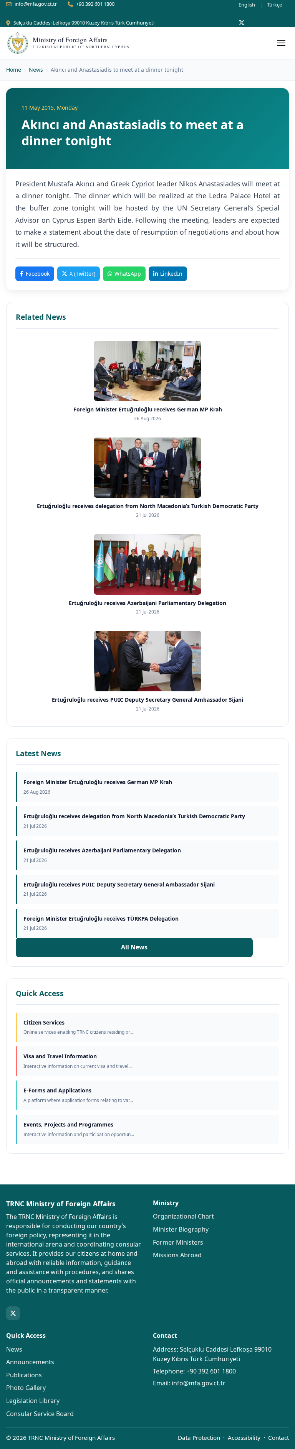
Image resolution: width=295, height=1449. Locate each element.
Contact (278, 1437)
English (247, 4)
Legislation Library (33, 1400)
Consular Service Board (40, 1414)
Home (13, 69)
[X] (242, 23)
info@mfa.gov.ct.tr (36, 3)
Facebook (38, 273)
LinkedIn (171, 273)
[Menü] (281, 43)
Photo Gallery (26, 1387)
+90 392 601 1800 (95, 3)
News (36, 69)
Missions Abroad (177, 1255)
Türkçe (274, 4)
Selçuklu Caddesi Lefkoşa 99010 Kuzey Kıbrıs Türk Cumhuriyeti (83, 22)
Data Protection (199, 1437)
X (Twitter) (82, 273)
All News (134, 947)
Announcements (30, 1362)
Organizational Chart (183, 1216)
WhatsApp (127, 273)
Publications (24, 1375)
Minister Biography (181, 1229)
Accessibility (244, 1437)
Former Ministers (178, 1242)
